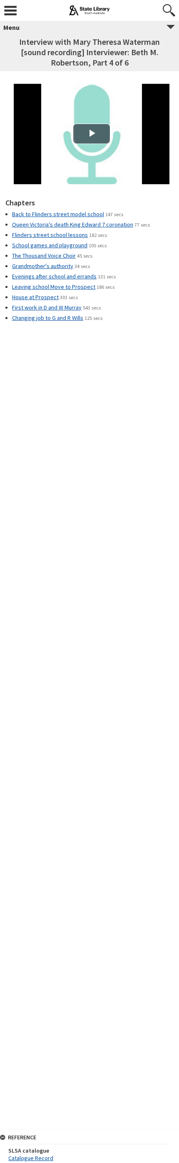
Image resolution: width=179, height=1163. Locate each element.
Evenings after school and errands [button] (54, 276)
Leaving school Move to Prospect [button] (53, 286)
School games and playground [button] (49, 245)
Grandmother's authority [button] (42, 266)
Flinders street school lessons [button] (50, 235)
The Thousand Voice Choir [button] (44, 255)
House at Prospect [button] (35, 297)
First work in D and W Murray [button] (47, 307)
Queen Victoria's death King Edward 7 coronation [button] (72, 224)
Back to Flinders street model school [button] (58, 214)
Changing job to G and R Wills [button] (47, 318)
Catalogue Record (30, 1158)
